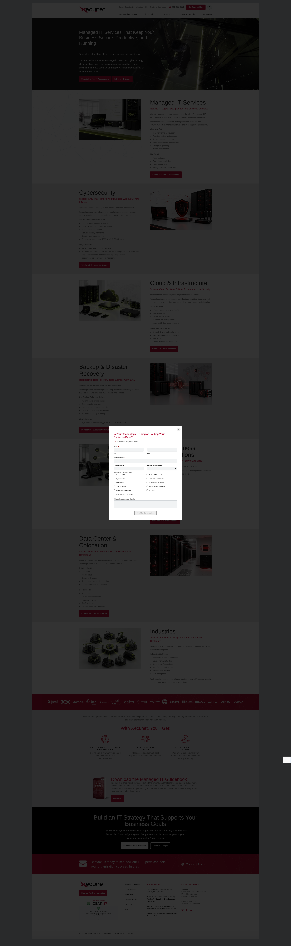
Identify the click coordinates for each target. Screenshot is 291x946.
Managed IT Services (122, 475)
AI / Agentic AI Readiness (156, 483)
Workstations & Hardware (157, 486)
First (115, 453)
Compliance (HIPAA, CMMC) (125, 494)
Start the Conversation (145, 513)
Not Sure (151, 490)
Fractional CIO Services (156, 479)
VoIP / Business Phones (123, 490)
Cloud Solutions (121, 486)
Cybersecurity (120, 479)
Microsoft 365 (120, 483)
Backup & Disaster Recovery (158, 475)
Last (148, 453)
